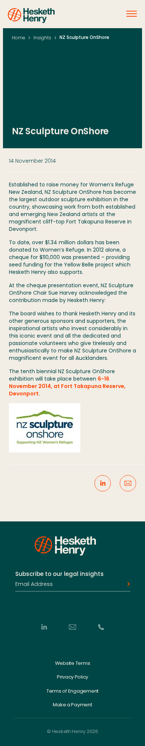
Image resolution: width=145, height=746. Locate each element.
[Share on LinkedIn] (102, 483)
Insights (42, 37)
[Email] (72, 627)
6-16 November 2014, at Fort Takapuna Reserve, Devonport (67, 386)
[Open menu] (131, 14)
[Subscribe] (126, 584)
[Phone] (101, 627)
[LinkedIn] (44, 627)
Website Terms (72, 663)
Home (18, 37)
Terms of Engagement (72, 691)
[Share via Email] (128, 483)
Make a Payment (72, 705)
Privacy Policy (72, 677)
